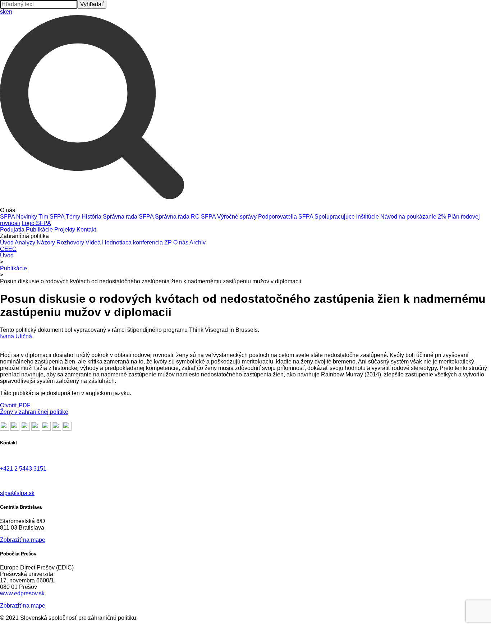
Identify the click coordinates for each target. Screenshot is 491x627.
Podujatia (12, 229)
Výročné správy (237, 217)
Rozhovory (70, 242)
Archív (197, 242)
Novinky (26, 217)
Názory (46, 242)
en (9, 12)
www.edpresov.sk (22, 593)
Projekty (64, 229)
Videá (93, 242)
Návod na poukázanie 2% (413, 217)
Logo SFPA (36, 223)
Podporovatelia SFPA (285, 217)
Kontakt (86, 229)
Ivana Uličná (16, 336)
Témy (73, 217)
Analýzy (25, 242)
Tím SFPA (51, 217)
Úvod (7, 242)
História (91, 217)
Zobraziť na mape (22, 540)
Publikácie (39, 229)
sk (3, 12)
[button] (245, 210)
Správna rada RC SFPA (185, 217)
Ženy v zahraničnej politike (34, 412)
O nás (180, 242)
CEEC (8, 249)
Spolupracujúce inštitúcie (347, 217)
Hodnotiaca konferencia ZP (137, 242)
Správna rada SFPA (128, 217)
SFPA (7, 217)
